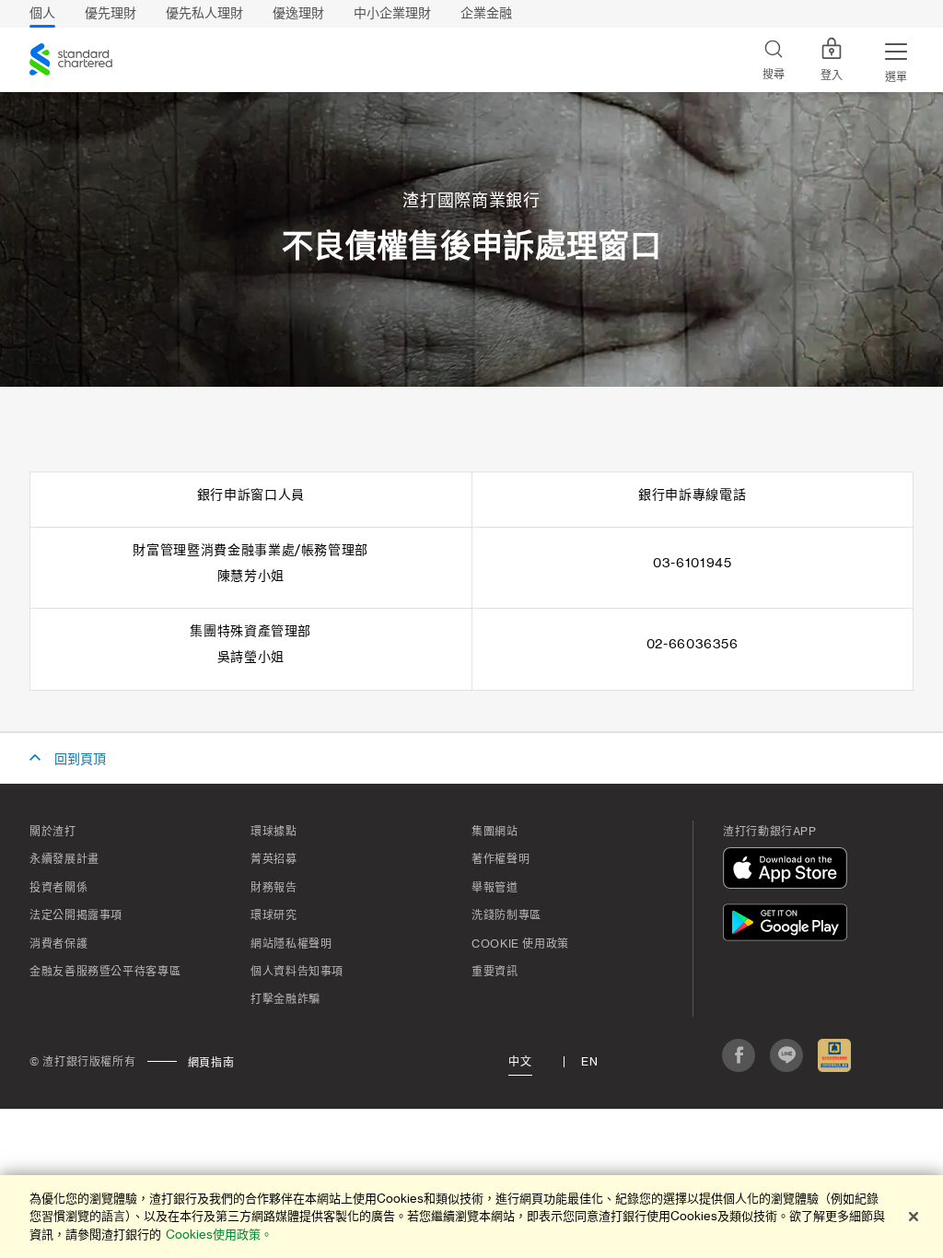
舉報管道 (495, 887)
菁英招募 (273, 859)
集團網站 (495, 831)
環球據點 (273, 831)
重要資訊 (495, 971)
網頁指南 (211, 1062)
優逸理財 (298, 13)
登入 (832, 75)
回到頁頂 (80, 759)
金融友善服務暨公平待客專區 (104, 971)
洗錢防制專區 (506, 915)
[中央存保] (834, 1055)
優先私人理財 (204, 13)
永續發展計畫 (64, 859)
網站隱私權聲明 (291, 943)
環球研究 (273, 915)
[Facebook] (738, 1055)
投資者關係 (58, 887)
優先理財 (110, 13)
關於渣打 (52, 831)
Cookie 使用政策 (520, 943)
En (589, 1061)
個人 (42, 13)
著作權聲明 (501, 859)
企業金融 (486, 13)
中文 (519, 1061)
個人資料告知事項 (296, 971)
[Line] (786, 1055)
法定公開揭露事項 (75, 915)
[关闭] (913, 1216)
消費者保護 (58, 943)
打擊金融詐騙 (285, 999)
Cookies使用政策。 (219, 1235)
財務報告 (273, 887)
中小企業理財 (392, 13)
